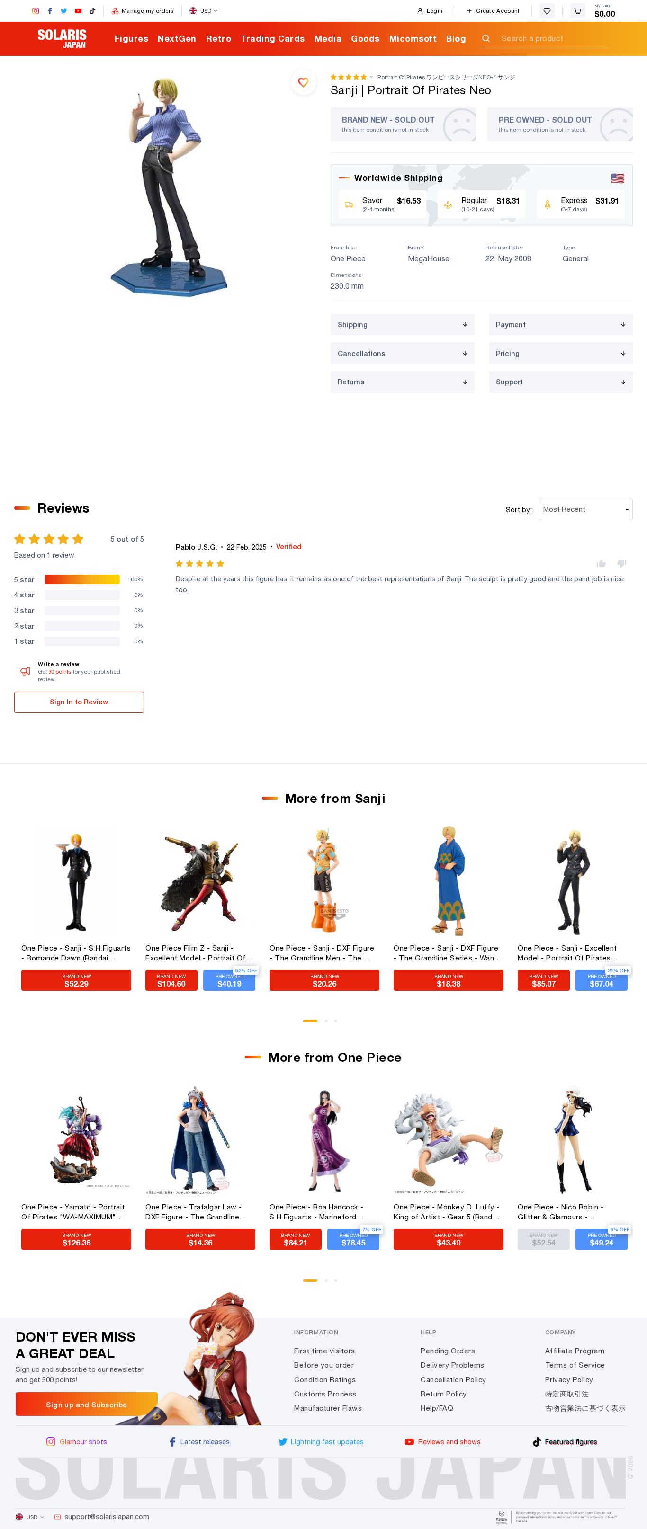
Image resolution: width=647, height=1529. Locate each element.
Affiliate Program (575, 1351)
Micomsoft (413, 38)
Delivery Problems (453, 1365)
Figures (132, 38)
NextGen (177, 38)
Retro (219, 38)
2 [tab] (329, 1024)
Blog (456, 38)
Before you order (324, 1365)
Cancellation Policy (453, 1380)
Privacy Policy (569, 1380)
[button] (349, 76)
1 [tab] (308, 1024)
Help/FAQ (437, 1408)
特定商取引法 (567, 1394)
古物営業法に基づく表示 (585, 1408)
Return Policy (444, 1394)
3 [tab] (339, 1024)
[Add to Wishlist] (303, 82)
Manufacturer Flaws (328, 1408)
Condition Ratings (325, 1380)
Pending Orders (448, 1351)
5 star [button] (24, 579)
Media (328, 38)
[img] (200, 564)
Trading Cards (273, 38)
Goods (365, 38)
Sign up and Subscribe (86, 1404)
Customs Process (325, 1394)
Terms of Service (575, 1365)
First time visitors (324, 1351)
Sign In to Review (79, 702)
